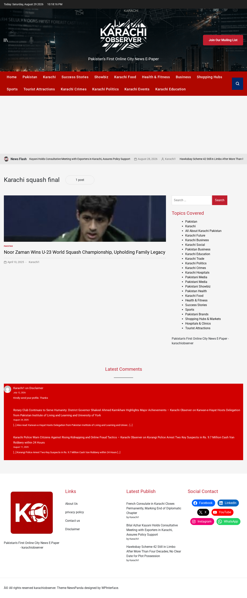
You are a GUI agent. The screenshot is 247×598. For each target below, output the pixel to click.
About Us (71, 504)
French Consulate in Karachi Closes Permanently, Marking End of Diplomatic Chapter (153, 508)
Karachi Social (195, 245)
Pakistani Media (196, 277)
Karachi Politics (105, 89)
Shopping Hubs (209, 77)
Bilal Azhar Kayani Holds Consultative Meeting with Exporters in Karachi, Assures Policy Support (152, 529)
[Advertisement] (123, 125)
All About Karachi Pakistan (203, 231)
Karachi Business (197, 240)
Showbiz (101, 77)
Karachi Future (195, 235)
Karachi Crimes (74, 89)
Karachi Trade (194, 258)
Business (183, 77)
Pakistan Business (197, 249)
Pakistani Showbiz (198, 286)
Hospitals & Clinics (198, 323)
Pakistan (30, 77)
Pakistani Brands (196, 314)
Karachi (49, 77)
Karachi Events (137, 89)
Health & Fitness (156, 77)
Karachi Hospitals (197, 272)
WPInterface (110, 588)
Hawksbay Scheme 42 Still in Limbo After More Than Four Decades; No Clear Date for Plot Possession (153, 551)
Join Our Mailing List (223, 40)
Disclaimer (36, 388)
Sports (12, 89)
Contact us (72, 521)
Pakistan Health (196, 291)
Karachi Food (125, 77)
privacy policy (74, 512)
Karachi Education (170, 89)
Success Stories (75, 77)
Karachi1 (152, 158)
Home (12, 77)
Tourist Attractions (39, 89)
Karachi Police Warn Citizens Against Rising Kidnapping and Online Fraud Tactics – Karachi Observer (77, 437)
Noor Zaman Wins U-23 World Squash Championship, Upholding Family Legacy (84, 252)
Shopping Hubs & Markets (203, 319)
